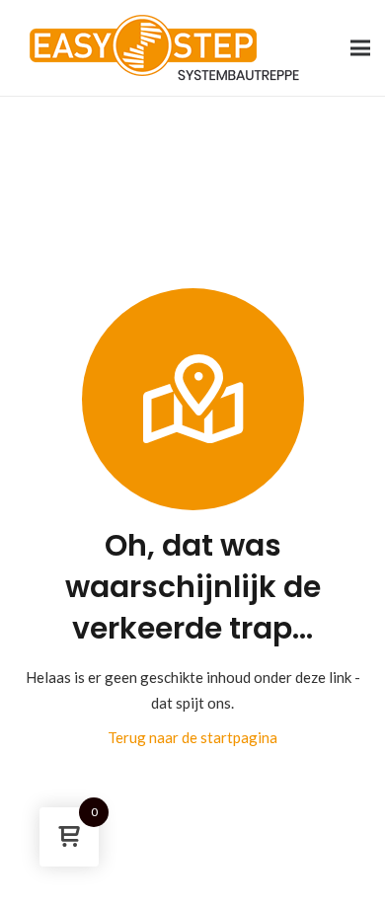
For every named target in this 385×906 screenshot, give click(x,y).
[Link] (164, 48)
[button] (35, 870)
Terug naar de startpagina (192, 737)
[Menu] (360, 48)
